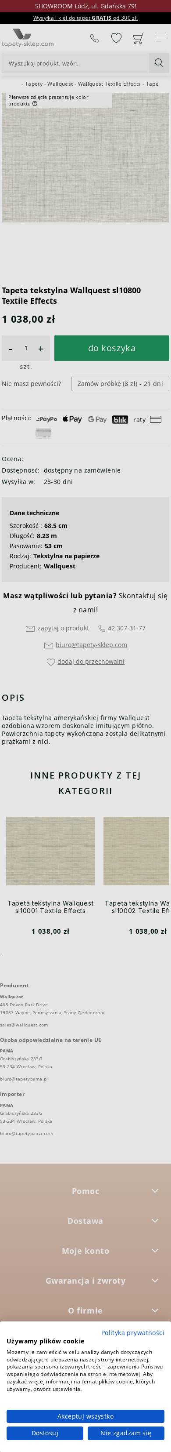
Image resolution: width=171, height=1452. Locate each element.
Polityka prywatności (132, 1332)
